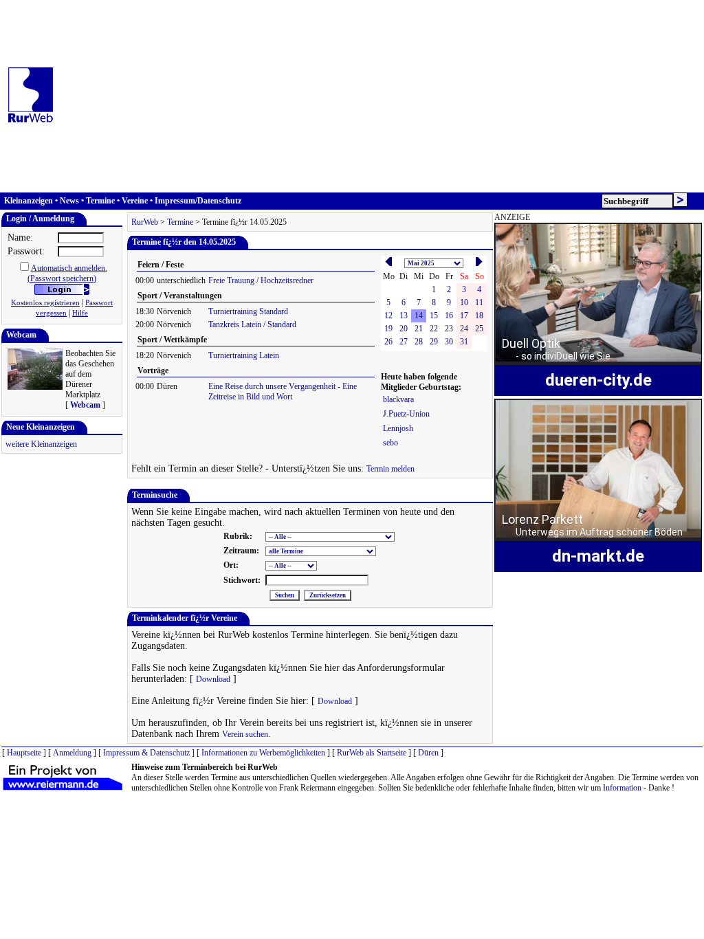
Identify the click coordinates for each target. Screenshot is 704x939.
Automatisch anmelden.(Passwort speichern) (67, 273)
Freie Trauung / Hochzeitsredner (261, 280)
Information (622, 788)
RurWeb (144, 222)
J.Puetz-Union (406, 414)
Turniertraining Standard (248, 311)
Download (213, 679)
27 (403, 341)
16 (449, 315)
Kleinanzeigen (28, 201)
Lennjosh (398, 428)
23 (449, 328)
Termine (100, 201)
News (69, 201)
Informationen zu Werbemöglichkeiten (263, 753)
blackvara (398, 399)
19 (388, 328)
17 (464, 315)
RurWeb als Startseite (371, 753)
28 (418, 341)
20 (403, 328)
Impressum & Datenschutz (146, 753)
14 (418, 315)
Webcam (85, 405)
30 (449, 341)
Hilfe (80, 313)
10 (464, 302)
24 (464, 328)
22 (434, 328)
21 (418, 328)
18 (479, 315)
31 (464, 341)
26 (388, 341)
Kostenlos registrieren (45, 303)
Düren (428, 753)
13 (403, 315)
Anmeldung (72, 753)
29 (434, 341)
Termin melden (390, 469)
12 (388, 315)
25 (479, 328)
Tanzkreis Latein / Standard (252, 324)
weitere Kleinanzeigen (41, 444)
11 (479, 302)
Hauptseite (24, 753)
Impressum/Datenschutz (198, 201)
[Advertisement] (381, 96)
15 (434, 315)
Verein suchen (245, 734)
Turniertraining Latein (243, 355)
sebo (390, 443)
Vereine (135, 201)
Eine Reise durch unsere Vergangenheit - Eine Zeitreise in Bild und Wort (282, 391)
